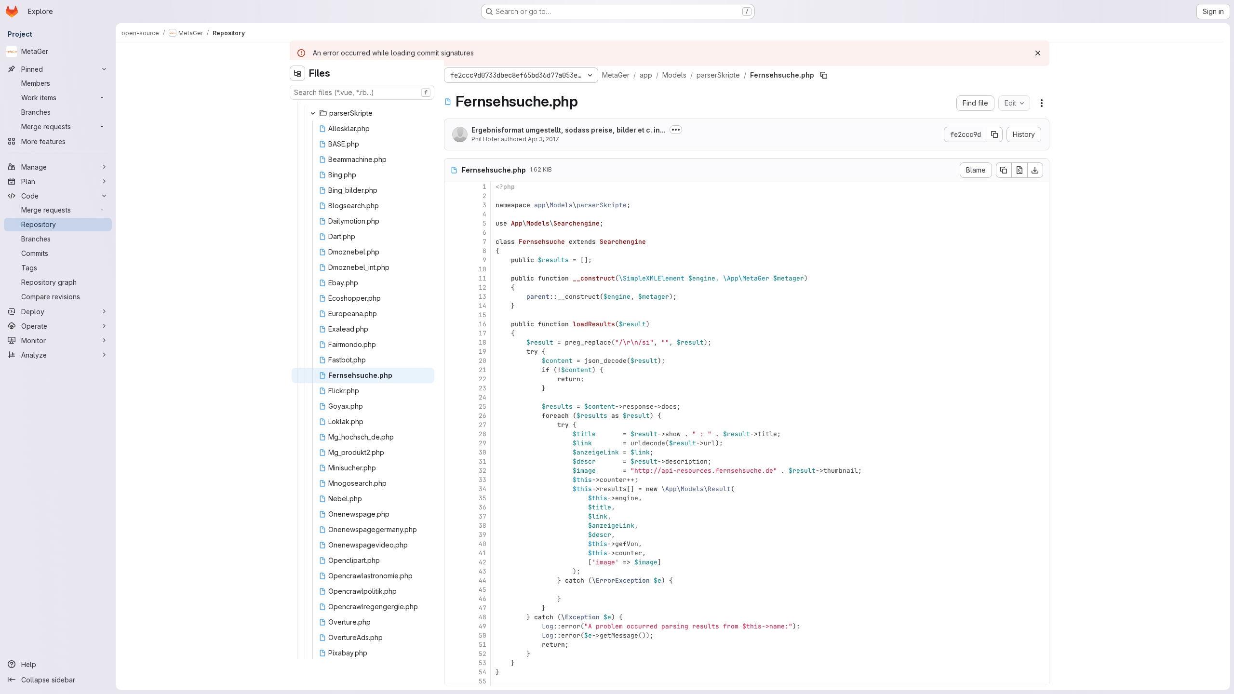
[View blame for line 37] (452, 516)
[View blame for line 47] (452, 608)
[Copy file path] (824, 75)
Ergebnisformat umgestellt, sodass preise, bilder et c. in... (568, 130)
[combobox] (362, 92)
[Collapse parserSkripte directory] (313, 113)
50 (482, 635)
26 (482, 416)
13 (482, 297)
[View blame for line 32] (452, 470)
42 (482, 562)
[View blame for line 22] (452, 379)
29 (482, 443)
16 (482, 324)
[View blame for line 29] (452, 443)
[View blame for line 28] (452, 434)
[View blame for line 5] (452, 223)
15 (482, 315)
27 (482, 425)
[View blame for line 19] (452, 351)
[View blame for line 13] (452, 296)
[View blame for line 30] (452, 452)
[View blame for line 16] (452, 324)
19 (482, 351)
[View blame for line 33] (452, 479)
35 (482, 498)
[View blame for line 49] (452, 626)
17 (482, 333)
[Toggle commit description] (676, 129)
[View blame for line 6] (452, 232)
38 (482, 525)
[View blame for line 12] (452, 287)
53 (482, 663)
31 (482, 461)
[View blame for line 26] (452, 415)
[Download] (1035, 170)
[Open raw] (1019, 170)
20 (482, 361)
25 (482, 406)
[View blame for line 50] (452, 635)
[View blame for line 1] (452, 186)
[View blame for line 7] (452, 241)
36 (482, 507)
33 (482, 480)
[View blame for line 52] (452, 653)
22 (482, 379)
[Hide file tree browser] (297, 73)
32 (482, 471)
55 (482, 681)
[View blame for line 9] (452, 260)
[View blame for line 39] (452, 534)
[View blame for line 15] (452, 315)
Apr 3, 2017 (543, 139)
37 (482, 516)
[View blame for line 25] (452, 406)
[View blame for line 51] (452, 644)
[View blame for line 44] (452, 580)
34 (482, 489)
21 (482, 370)
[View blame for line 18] (452, 342)
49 (482, 626)
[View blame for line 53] (452, 662)
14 (482, 306)
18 (482, 342)
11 (482, 278)
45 (482, 590)
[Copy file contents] (1003, 170)
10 (482, 269)
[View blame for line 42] (452, 562)
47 (482, 608)
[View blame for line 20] (452, 360)
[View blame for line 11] (452, 278)
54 (482, 672)
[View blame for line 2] (452, 195)
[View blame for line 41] (452, 553)
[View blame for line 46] (452, 598)
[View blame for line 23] (452, 388)
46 (482, 599)
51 (482, 645)
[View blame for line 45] (452, 589)
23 (482, 388)
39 (482, 535)
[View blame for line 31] (452, 461)
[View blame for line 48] (452, 617)
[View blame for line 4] (452, 214)
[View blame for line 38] (452, 525)
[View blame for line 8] (452, 250)
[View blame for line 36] (452, 507)
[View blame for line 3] (452, 205)
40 (482, 544)
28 (482, 434)
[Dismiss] (1038, 53)
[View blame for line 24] (452, 397)
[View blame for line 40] (452, 543)
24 (482, 397)
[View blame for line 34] (452, 489)
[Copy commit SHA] (995, 134)
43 (482, 571)
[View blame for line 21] (452, 369)
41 (482, 553)
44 (482, 580)
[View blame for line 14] (452, 305)
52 (482, 654)
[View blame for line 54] (452, 672)
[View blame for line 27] (452, 424)
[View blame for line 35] (452, 498)
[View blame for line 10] (452, 269)
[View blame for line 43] (452, 571)
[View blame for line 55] (452, 681)
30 (482, 452)
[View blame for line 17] (452, 333)
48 (482, 617)
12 (482, 287)
